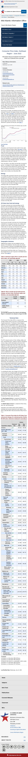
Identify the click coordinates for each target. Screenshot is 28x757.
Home (3, 677)
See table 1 (20, 149)
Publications (5, 692)
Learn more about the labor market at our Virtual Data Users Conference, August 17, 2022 (13, 85)
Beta (3, 708)
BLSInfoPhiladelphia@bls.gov (8, 73)
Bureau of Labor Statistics (7, 15)
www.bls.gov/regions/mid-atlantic (8, 74)
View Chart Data (4, 144)
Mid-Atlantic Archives (7, 41)
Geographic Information (19, 15)
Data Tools (5, 687)
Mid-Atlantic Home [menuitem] (6, 29)
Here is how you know (9, 3)
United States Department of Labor (11, 6)
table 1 (20, 122)
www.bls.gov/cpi (17, 366)
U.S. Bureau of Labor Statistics (13, 11)
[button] (24, 737)
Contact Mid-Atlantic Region (16, 732)
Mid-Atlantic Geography (8, 33)
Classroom (5, 702)
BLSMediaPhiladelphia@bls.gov (8, 79)
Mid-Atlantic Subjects (7, 37)
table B (8, 253)
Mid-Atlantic (4, 17)
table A (12, 113)
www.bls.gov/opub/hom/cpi (11, 369)
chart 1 (7, 113)
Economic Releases (7, 697)
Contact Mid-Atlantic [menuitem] (7, 44)
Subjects (4, 682)
